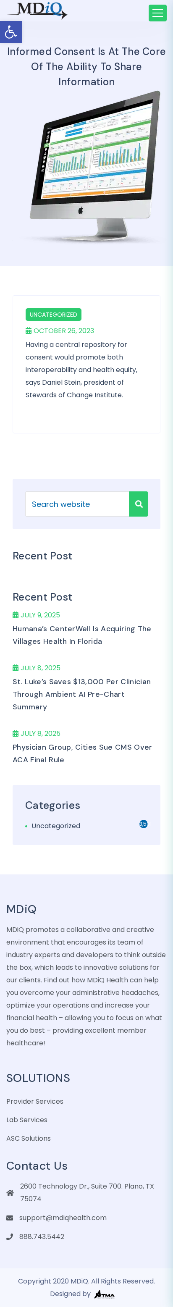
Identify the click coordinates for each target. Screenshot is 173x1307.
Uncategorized (53, 314)
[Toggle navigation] (158, 13)
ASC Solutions (28, 1138)
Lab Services (26, 1120)
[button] (11, 32)
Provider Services (34, 1101)
